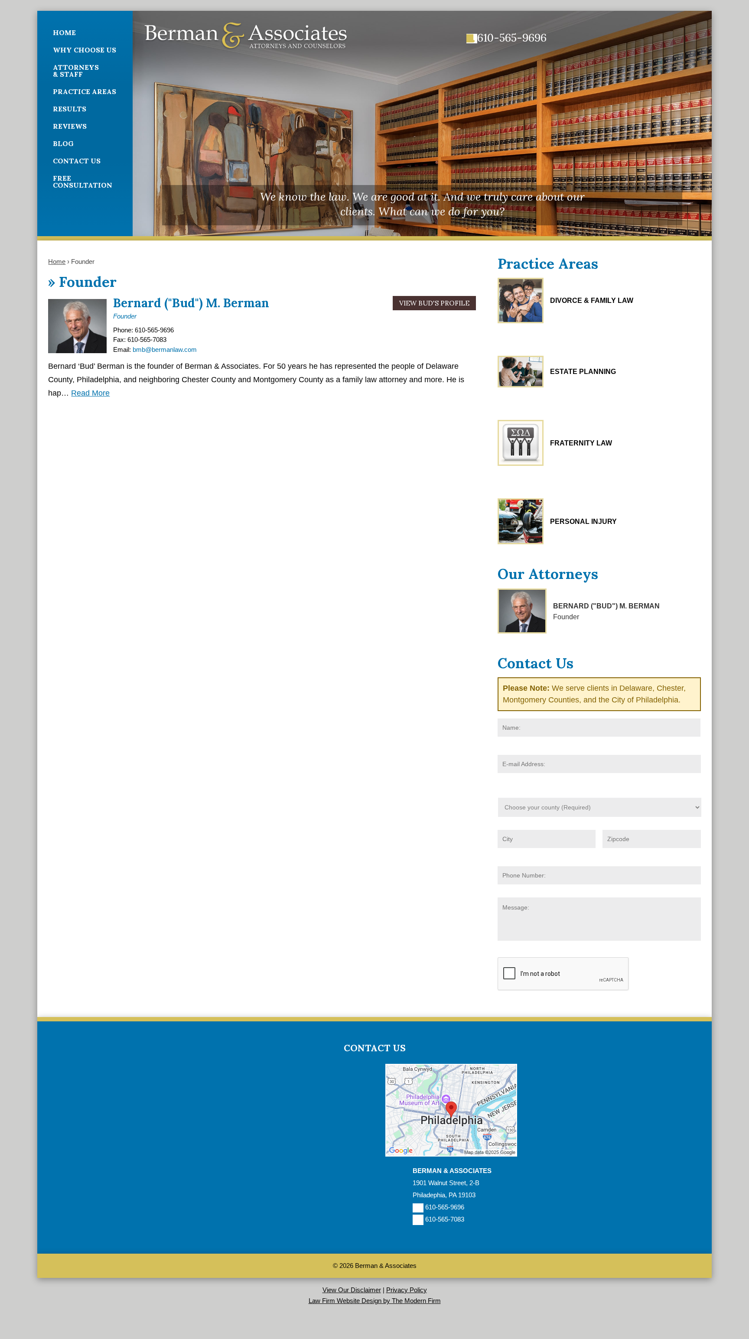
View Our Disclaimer (351, 1290)
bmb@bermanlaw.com (165, 349)
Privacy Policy (406, 1290)
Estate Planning (583, 371)
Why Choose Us (84, 50)
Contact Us (77, 160)
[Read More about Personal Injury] (521, 521)
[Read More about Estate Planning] (521, 371)
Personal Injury (583, 521)
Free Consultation (82, 181)
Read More (90, 393)
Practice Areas (84, 91)
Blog (63, 143)
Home (64, 32)
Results (69, 108)
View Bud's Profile (434, 303)
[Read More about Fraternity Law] (521, 443)
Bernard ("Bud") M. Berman (191, 303)
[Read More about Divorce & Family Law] (521, 300)
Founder (125, 316)
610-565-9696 (512, 38)
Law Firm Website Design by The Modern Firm (375, 1300)
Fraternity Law (581, 443)
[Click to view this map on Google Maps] (451, 1154)
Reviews (70, 126)
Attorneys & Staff (76, 70)
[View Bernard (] (522, 611)
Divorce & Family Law (591, 300)
